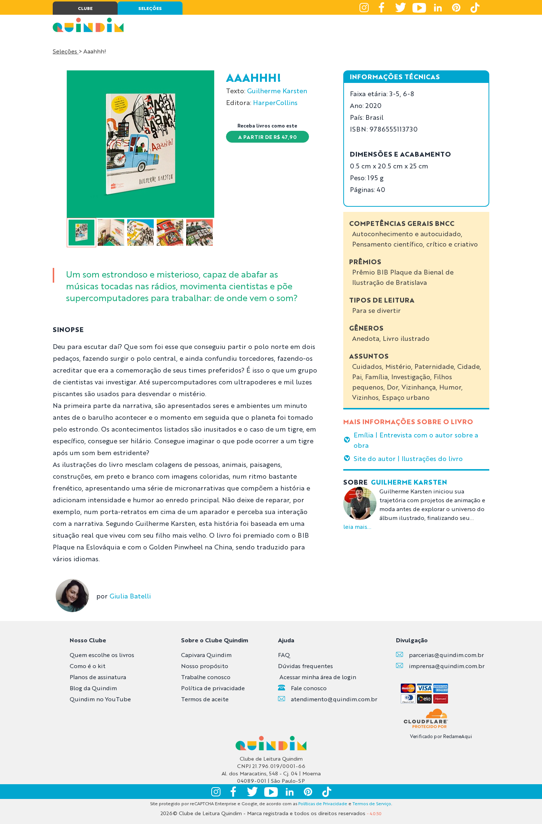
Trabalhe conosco (205, 677)
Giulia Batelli (130, 595)
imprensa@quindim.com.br (446, 666)
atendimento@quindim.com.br (334, 699)
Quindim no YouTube (100, 699)
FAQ (284, 655)
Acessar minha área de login (317, 677)
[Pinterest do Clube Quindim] (456, 7)
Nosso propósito (204, 666)
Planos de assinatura (98, 677)
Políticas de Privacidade (322, 803)
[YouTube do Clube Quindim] (419, 7)
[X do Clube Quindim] (400, 7)
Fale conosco (309, 688)
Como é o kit (87, 666)
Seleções (66, 51)
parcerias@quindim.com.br (446, 655)
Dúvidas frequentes (305, 666)
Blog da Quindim (93, 688)
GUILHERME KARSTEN (409, 481)
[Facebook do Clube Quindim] (382, 7)
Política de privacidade (213, 688)
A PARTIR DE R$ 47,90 (267, 136)
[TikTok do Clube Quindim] (474, 7)
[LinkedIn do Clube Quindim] (437, 7)
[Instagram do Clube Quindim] (364, 7)
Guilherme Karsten (277, 90)
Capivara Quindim (206, 655)
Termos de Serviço (371, 803)
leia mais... (357, 526)
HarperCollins (275, 102)
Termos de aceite (205, 699)
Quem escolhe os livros (102, 655)
